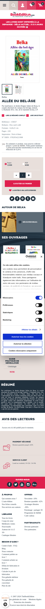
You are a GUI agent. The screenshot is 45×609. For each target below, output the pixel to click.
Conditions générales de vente (15, 599)
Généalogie (12, 367)
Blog (4, 549)
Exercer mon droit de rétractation (22, 605)
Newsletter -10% (30, 499)
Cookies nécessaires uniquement (22, 351)
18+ (3, 532)
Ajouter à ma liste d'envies (24, 190)
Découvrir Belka (29, 222)
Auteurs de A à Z (8, 530)
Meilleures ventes (8, 524)
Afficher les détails (29, 329)
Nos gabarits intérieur (10, 577)
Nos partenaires (30, 530)
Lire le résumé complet (15, 115)
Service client (20, 460)
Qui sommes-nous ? (9, 499)
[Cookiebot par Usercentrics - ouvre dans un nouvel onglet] (27, 256)
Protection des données (22, 602)
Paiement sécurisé (22, 442)
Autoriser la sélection (22, 344)
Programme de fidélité (32, 513)
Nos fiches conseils (9, 504)
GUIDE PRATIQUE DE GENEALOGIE (12, 361)
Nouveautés (6, 527)
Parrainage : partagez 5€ (33, 510)
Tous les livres (7, 518)
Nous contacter (7, 551)
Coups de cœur (7, 521)
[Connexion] (22, 7)
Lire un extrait (36, 115)
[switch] (38, 305)
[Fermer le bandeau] (41, 257)
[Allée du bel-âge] (22, 81)
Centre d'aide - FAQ (9, 546)
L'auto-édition (7, 501)
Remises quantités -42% (33, 501)
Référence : (6, 122)
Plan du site (6, 586)
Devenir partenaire (31, 527)
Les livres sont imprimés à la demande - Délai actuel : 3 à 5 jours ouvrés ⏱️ (22, 24)
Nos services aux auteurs (11, 507)
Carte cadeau (29, 516)
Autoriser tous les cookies (22, 337)
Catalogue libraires (9, 535)
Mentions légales (35, 599)
